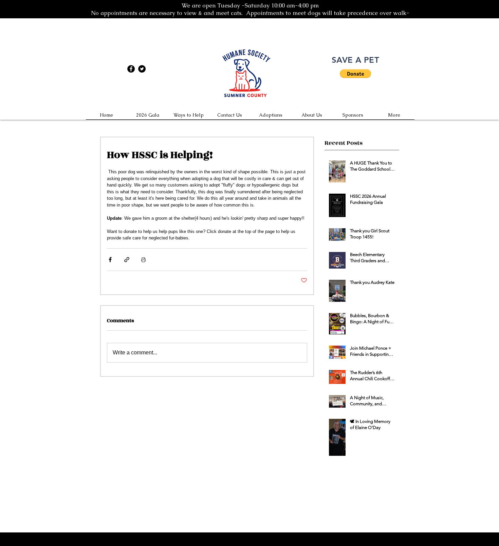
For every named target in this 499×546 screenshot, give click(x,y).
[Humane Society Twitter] (142, 69)
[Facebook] (131, 69)
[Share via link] (127, 259)
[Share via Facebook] (110, 259)
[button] (355, 73)
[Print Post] (143, 259)
